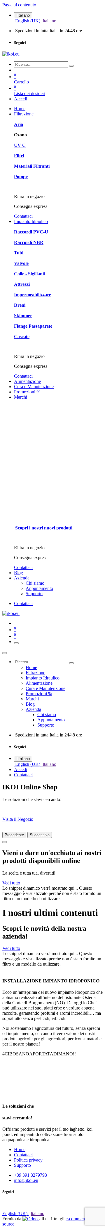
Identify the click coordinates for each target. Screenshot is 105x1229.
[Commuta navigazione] (16, 643)
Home (19, 1149)
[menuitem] (27, 20)
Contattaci (23, 216)
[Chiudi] (4, 653)
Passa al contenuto (19, 4)
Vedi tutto (11, 882)
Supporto (22, 1165)
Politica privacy (28, 1159)
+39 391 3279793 (30, 1175)
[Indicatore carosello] (4, 842)
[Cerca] (71, 66)
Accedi (20, 98)
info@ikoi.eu (26, 1180)
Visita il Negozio (17, 819)
